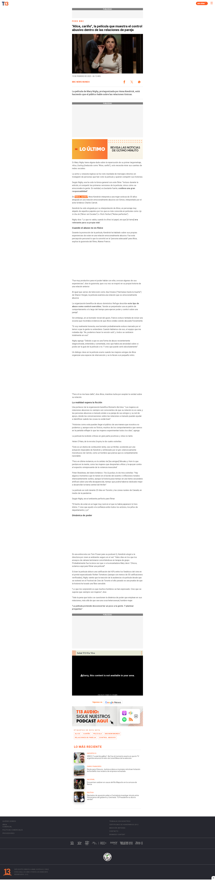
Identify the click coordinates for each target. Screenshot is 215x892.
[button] (124, 82)
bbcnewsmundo (112, 734)
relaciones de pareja (85, 737)
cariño (86, 734)
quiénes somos (9, 821)
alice (77, 734)
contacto (113, 831)
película (97, 734)
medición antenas (117, 828)
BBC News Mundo (81, 82)
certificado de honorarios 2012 (123, 824)
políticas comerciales (12, 830)
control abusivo (107, 737)
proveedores (8, 833)
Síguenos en (97, 702)
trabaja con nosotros (119, 821)
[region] (107, 886)
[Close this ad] (213, 878)
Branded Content (117, 834)
